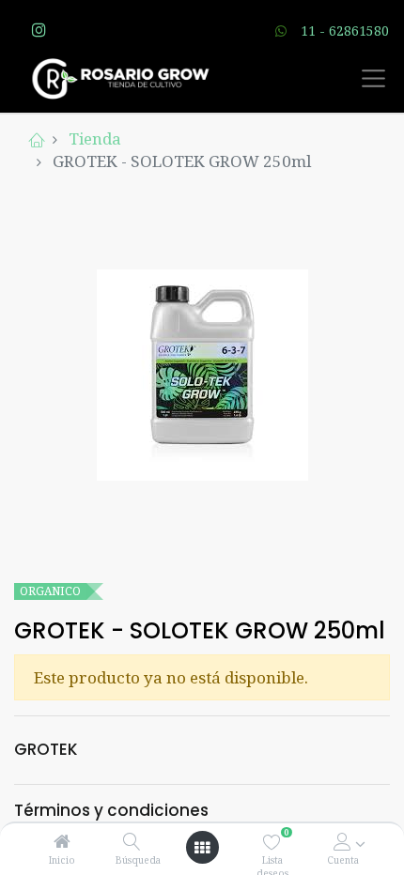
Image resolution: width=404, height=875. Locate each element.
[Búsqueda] (132, 841)
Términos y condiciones (111, 810)
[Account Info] (342, 841)
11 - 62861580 (345, 30)
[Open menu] (202, 848)
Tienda (95, 138)
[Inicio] (62, 841)
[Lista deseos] (272, 841)
